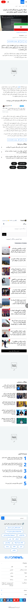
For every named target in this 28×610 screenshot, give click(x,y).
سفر (26, 576)
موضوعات (25, 563)
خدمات (25, 590)
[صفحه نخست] (26, 6)
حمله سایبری (22, 164)
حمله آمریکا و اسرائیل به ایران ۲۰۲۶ (14, 531)
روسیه (7, 547)
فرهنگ (11, 576)
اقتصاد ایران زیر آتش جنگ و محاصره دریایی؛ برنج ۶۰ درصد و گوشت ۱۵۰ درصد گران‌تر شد (16, 157)
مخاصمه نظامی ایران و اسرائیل (14, 528)
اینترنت (12, 167)
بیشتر (25, 594)
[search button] (2, 518)
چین (10, 539)
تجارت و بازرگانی (23, 570)
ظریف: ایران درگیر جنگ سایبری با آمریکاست (16, 147)
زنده (3, 2)
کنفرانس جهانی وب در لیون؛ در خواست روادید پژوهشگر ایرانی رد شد (16, 151)
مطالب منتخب (22, 382)
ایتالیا (14, 547)
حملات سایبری (22, 167)
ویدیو (25, 580)
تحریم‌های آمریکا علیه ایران (9, 535)
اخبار (23, 6)
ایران (16, 6)
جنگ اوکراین (21, 535)
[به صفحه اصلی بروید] (22, 2)
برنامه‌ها (11, 580)
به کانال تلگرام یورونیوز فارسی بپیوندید (16, 100)
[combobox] (14, 518)
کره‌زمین (11, 570)
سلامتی (14, 550)
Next (25, 573)
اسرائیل (17, 539)
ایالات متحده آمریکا (19, 543)
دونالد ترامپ (7, 543)
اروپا (26, 567)
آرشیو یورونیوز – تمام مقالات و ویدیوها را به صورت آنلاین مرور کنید (7, 584)
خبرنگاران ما (24, 583)
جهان (20, 6)
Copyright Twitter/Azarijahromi (21, 32)
